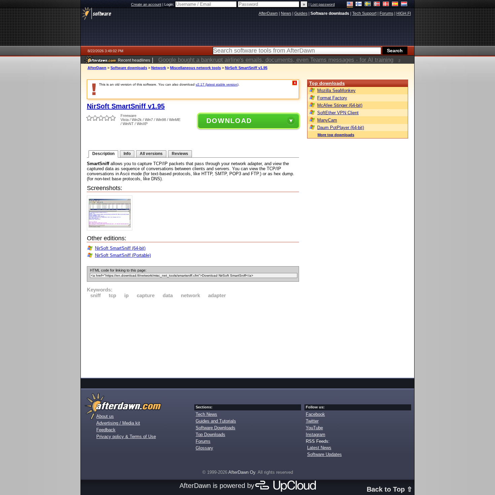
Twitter (312, 421)
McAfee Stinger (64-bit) (339, 105)
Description (103, 153)
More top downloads (336, 135)
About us (105, 416)
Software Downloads (215, 427)
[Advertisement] (193, 337)
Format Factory (332, 97)
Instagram (315, 434)
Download (229, 120)
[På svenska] (368, 4)
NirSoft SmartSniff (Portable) (123, 255)
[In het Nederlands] (404, 4)
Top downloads (327, 83)
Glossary (204, 448)
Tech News (206, 414)
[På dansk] (386, 4)
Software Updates (324, 454)
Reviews (180, 153)
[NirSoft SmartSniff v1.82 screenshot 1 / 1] (111, 228)
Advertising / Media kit (118, 423)
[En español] (395, 4)
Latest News (319, 447)
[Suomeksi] (359, 4)
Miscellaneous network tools (195, 68)
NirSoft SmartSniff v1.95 (246, 68)
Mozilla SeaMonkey (336, 90)
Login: (169, 4)
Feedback (106, 429)
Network (158, 68)
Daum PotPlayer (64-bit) (340, 127)
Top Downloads (210, 434)
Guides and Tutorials (216, 421)
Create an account (146, 4)
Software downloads (128, 68)
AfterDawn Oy (241, 472)
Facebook (315, 414)
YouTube (314, 427)
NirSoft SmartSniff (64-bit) (120, 248)
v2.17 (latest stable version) (217, 84)
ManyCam (327, 120)
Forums (203, 441)
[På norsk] (377, 4)
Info (127, 153)
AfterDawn (97, 68)
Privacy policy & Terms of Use (126, 436)
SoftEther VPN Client (338, 112)
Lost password (322, 4)
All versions (151, 153)
